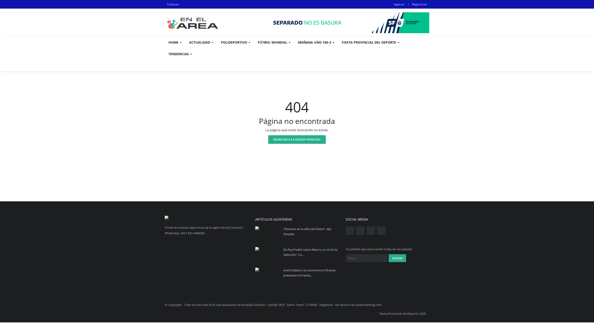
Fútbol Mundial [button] (273, 42)
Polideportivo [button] (234, 42)
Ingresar (399, 4)
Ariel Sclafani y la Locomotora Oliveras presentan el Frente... (309, 272)
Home (173, 42)
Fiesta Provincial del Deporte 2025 (402, 314)
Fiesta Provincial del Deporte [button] (369, 42)
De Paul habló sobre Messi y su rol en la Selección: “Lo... (310, 252)
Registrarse (419, 4)
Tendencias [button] (179, 54)
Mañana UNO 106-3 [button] (315, 42)
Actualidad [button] (200, 42)
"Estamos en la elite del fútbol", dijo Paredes (307, 231)
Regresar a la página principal (297, 139)
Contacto (173, 4)
